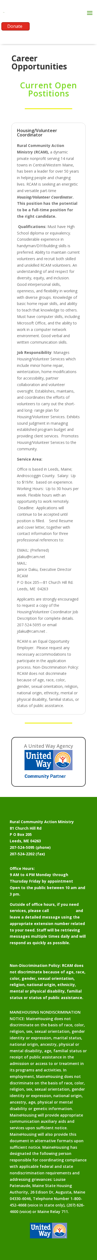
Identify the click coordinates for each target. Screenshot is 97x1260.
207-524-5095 (62, 910)
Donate (14, 26)
